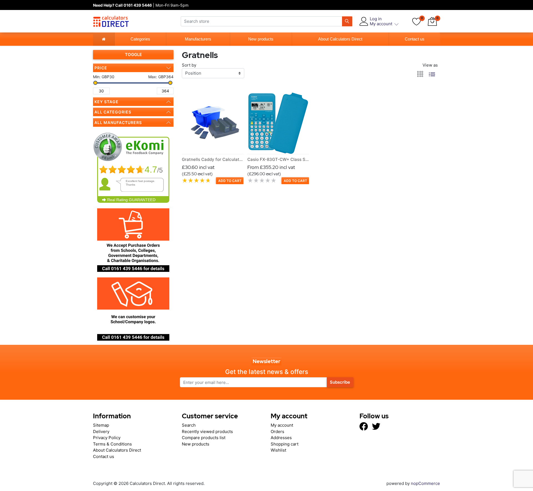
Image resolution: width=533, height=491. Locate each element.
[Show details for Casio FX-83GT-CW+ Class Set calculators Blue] (278, 123)
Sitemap (101, 425)
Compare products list (203, 437)
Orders (277, 431)
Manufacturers (198, 39)
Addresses (281, 437)
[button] (432, 21)
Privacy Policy (106, 437)
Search (189, 425)
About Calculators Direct (340, 39)
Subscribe (340, 382)
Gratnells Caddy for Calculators (214, 159)
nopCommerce (425, 483)
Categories (140, 39)
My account (282, 425)
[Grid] (420, 74)
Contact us (414, 39)
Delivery (101, 431)
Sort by (189, 65)
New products (260, 39)
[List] (432, 74)
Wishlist (278, 450)
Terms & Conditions (112, 444)
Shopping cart (284, 444)
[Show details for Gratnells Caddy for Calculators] (212, 123)
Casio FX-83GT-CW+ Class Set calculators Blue (295, 159)
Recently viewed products (207, 431)
